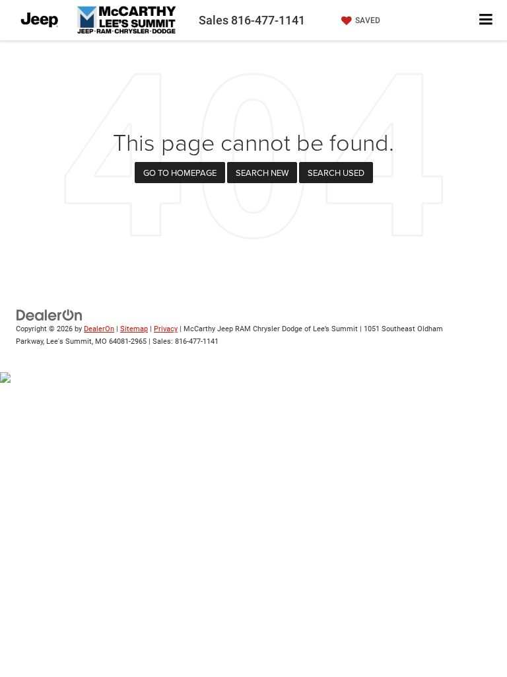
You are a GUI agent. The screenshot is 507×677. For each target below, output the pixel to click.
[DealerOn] (49, 315)
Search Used (336, 173)
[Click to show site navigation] (486, 20)
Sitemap (134, 329)
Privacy (166, 329)
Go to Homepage (180, 173)
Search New (262, 173)
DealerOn (99, 329)
